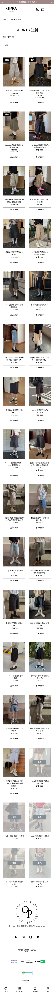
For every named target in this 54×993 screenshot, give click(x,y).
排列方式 (8, 37)
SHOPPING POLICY (27, 980)
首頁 (5, 20)
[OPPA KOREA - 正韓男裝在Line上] (31, 938)
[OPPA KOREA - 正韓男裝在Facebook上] (16, 938)
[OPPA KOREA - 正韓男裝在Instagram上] (23, 938)
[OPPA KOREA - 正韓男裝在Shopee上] (38, 938)
